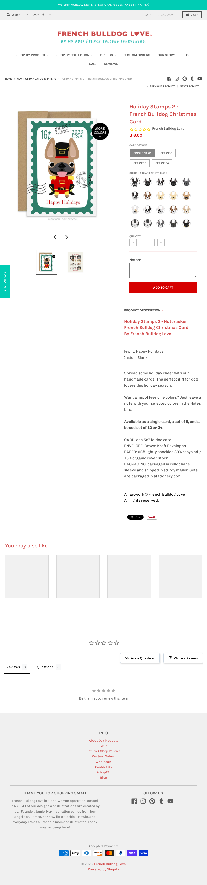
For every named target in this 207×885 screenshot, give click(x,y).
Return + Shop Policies (104, 751)
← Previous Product (161, 86)
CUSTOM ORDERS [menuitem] (137, 55)
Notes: (135, 260)
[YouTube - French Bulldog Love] (199, 78)
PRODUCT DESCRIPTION (142, 310)
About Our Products (103, 740)
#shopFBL (103, 772)
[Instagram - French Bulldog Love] (177, 78)
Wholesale (104, 762)
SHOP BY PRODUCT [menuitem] (30, 55)
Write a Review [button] (186, 658)
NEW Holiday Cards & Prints (36, 78)
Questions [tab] (45, 667)
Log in (147, 14)
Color (148, 173)
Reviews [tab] (13, 667)
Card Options (138, 145)
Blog (103, 777)
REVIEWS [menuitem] (111, 64)
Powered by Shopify (103, 869)
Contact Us (103, 767)
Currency (33, 14)
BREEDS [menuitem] (106, 55)
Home (8, 78)
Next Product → (191, 86)
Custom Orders (103, 756)
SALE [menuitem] (93, 64)
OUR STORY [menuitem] (166, 55)
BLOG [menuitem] (186, 55)
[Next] (66, 237)
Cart (194, 14)
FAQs (103, 746)
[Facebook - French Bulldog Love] (169, 78)
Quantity (135, 236)
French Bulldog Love (168, 128)
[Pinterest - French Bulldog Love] (184, 78)
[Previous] (55, 237)
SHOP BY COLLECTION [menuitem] (72, 55)
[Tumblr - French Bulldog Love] (192, 78)
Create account (167, 14)
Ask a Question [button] (142, 658)
